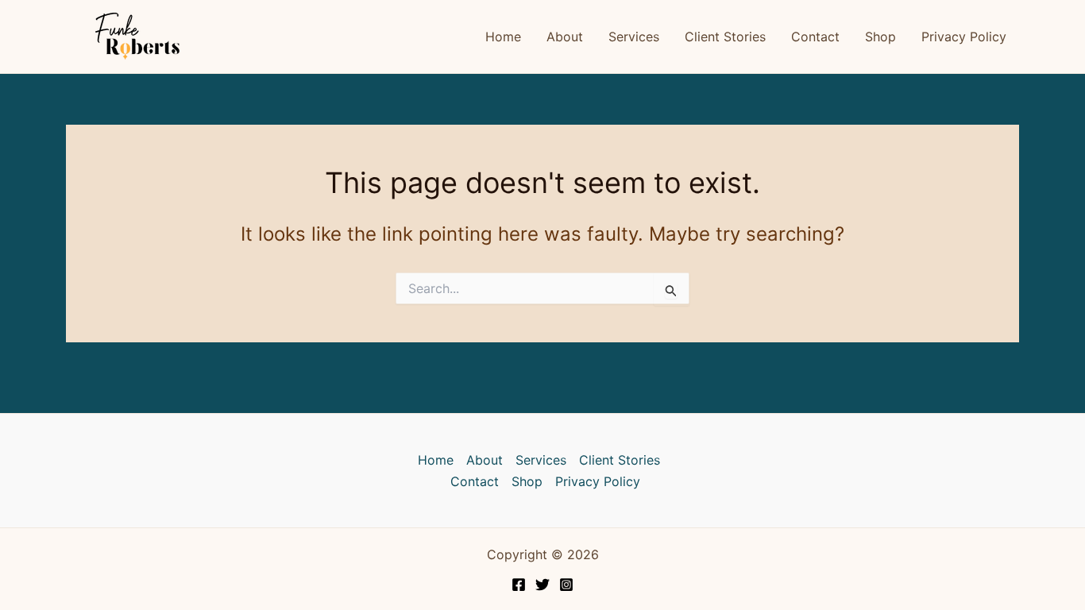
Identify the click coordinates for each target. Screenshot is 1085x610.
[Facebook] (519, 584)
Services (633, 36)
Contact (815, 36)
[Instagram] (566, 584)
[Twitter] (542, 584)
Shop (880, 36)
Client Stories (725, 36)
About (564, 36)
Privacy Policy (963, 36)
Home (503, 36)
